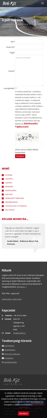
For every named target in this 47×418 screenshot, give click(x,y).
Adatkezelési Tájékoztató (14, 198)
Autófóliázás (9, 346)
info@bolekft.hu (19, 333)
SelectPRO (9, 179)
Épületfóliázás (9, 350)
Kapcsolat (9, 194)
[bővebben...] (22, 287)
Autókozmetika (10, 190)
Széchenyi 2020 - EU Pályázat (16, 206)
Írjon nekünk (9, 210)
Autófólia (8, 183)
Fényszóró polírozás (12, 354)
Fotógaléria (8, 358)
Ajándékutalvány (11, 202)
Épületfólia (9, 186)
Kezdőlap (8, 175)
